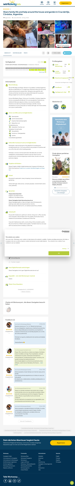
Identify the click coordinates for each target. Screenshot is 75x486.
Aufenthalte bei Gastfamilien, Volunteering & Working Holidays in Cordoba (54, 430)
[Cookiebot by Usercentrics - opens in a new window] (63, 232)
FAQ (39, 460)
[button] (56, 187)
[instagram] (14, 481)
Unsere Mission (24, 469)
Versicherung (41, 462)
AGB (39, 466)
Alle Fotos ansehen (64, 45)
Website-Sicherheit (26, 291)
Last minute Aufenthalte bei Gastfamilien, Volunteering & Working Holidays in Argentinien (42, 432)
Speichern (56, 53)
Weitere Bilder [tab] (17, 53)
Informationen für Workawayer (10, 460)
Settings (64, 248)
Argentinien (8, 17)
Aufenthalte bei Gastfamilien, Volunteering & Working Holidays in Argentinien (37, 428)
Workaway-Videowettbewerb (28, 464)
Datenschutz (41, 467)
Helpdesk (40, 456)
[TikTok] (19, 481)
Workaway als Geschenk (9, 466)
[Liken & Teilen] (48, 53)
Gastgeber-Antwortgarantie (45, 464)
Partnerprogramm (25, 467)
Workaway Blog (24, 456)
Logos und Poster (25, 462)
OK (59, 253)
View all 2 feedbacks (25, 421)
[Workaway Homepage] (12, 2)
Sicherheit (40, 458)
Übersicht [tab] (7, 53)
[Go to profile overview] (25, 309)
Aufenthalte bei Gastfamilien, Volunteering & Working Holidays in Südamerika (21, 430)
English (57, 456)
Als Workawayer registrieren (10, 462)
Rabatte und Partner (8, 467)
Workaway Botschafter (26, 466)
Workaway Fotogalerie (26, 458)
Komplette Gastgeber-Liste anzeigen (60, 191)
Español (58, 460)
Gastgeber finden (7, 456)
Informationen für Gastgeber (10, 458)
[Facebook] (5, 481)
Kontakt (68, 53)
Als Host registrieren (8, 464)
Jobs (39, 469)
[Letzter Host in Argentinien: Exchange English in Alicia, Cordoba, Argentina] (1, 243)
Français (58, 458)
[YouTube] (10, 481)
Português (58, 462)
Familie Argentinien (18, 432)
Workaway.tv (24, 460)
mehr (60, 128)
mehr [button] (25, 53)
